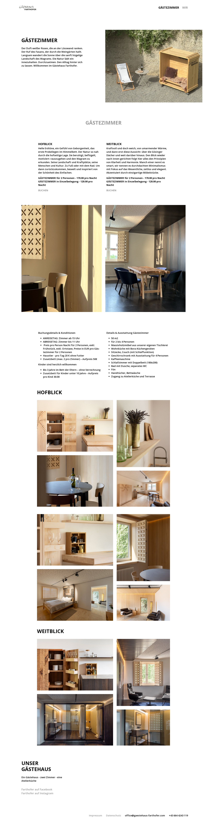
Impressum (95, 815)
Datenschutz (113, 815)
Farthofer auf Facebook (36, 789)
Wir (185, 7)
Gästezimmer (168, 7)
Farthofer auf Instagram (37, 793)
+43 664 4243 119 (178, 815)
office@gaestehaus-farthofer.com (145, 815)
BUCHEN (43, 190)
